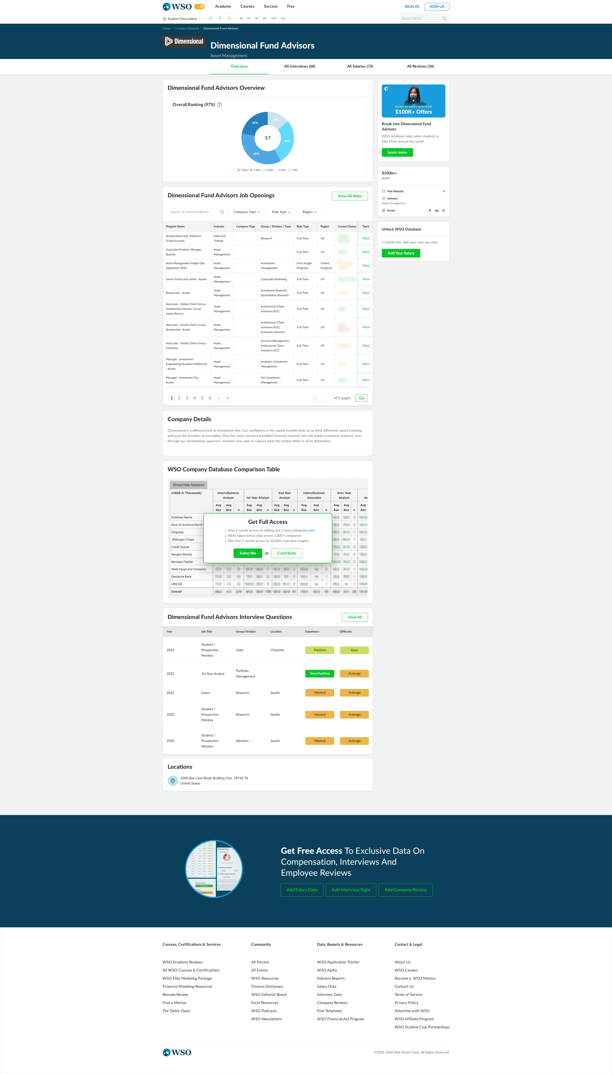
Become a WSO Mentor (415, 978)
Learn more (397, 152)
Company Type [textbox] (245, 212)
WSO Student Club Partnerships (422, 1027)
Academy (223, 6)
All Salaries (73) (360, 66)
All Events (259, 970)
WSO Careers (406, 970)
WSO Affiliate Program (414, 1019)
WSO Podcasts (264, 1011)
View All (355, 617)
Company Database (187, 28)
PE (248, 18)
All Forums (260, 962)
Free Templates (329, 1011)
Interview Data (329, 995)
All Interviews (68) (299, 66)
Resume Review (175, 995)
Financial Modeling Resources (187, 986)
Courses (247, 6)
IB (241, 18)
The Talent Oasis (176, 1011)
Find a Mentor (174, 1003)
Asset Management (394, 203)
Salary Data (326, 986)
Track (365, 238)
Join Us (437, 7)
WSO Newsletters (266, 1019)
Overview (239, 66)
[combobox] (248, 212)
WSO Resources (265, 978)
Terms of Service (408, 995)
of (342, 398)
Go (361, 398)
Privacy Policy (406, 1003)
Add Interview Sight (351, 890)
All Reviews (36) (420, 66)
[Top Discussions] (220, 18)
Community (261, 944)
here (311, 530)
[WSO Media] (229, 18)
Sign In (412, 7)
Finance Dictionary (267, 986)
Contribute (287, 553)
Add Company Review (406, 890)
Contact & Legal (408, 944)
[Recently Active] (210, 18)
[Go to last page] (227, 398)
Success (271, 6)
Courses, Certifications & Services (192, 944)
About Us (403, 962)
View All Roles (350, 196)
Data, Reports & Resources (339, 944)
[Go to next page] (219, 398)
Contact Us (404, 986)
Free (291, 6)
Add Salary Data (302, 890)
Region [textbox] (308, 212)
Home (166, 28)
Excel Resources (264, 1003)
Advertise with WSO (412, 1011)
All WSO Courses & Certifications (191, 970)
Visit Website (395, 191)
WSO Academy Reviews (183, 962)
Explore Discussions (182, 19)
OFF (274, 18)
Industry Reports (331, 978)
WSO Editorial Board (269, 995)
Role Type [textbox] (279, 212)
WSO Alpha (327, 970)
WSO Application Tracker (338, 962)
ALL (283, 18)
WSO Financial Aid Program (340, 1019)
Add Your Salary (401, 253)
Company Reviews (332, 1003)
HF (257, 18)
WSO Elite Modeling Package (187, 978)
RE (265, 18)
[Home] (177, 7)
